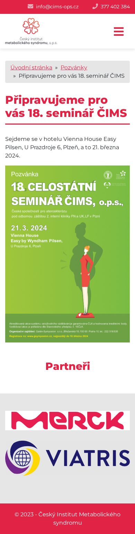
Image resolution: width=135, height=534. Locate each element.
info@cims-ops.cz (57, 6)
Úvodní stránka (31, 67)
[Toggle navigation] (118, 31)
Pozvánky (74, 67)
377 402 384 (115, 6)
